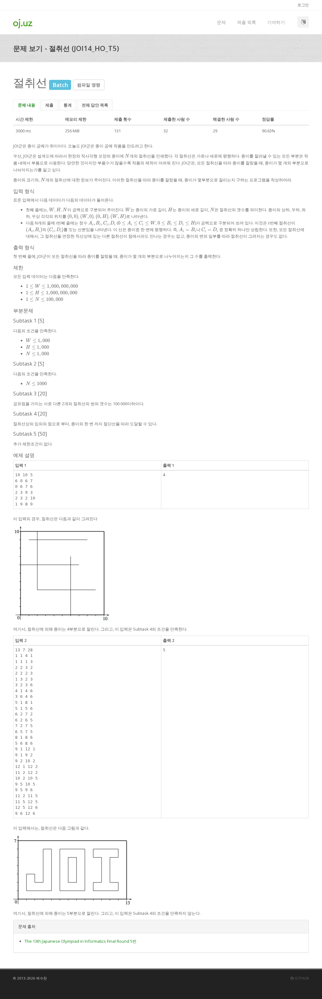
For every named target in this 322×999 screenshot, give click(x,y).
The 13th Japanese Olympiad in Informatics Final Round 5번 (80, 941)
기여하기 (276, 22)
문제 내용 (26, 105)
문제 (221, 22)
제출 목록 (246, 22)
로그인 (303, 5)
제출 (49, 105)
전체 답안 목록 (95, 105)
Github (301, 978)
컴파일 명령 (88, 85)
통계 (68, 105)
